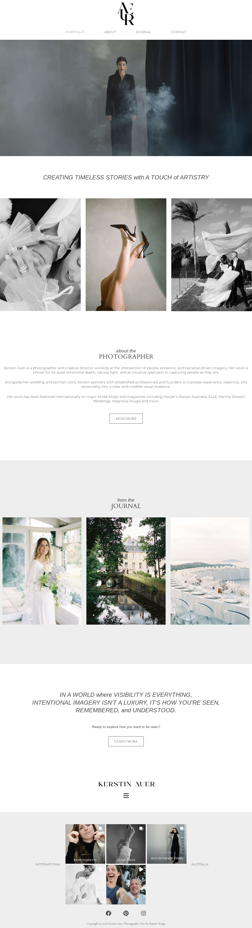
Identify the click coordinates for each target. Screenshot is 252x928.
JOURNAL (143, 32)
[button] (126, 796)
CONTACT (179, 32)
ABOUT (110, 32)
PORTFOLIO (75, 32)
